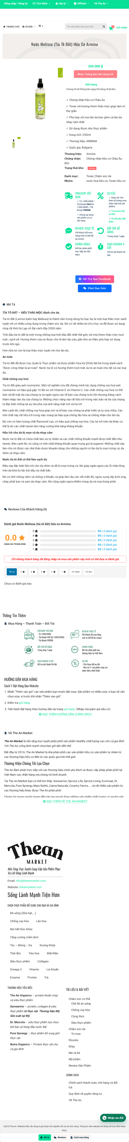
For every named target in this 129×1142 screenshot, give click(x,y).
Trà (46, 982)
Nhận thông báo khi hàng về (95, 79)
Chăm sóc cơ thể (79, 1004)
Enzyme (15, 982)
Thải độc (15, 958)
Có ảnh (88, 577)
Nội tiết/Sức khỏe (21, 934)
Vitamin (34, 974)
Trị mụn (76, 1039)
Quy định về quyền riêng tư (85, 1099)
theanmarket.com (30, 892)
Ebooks (73, 1045)
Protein (32, 982)
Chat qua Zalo (97, 293)
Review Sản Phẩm (80, 1071)
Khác (72, 1052)
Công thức (77, 1021)
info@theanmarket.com (31, 886)
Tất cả (12, 577)
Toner (89, 181)
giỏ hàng (24, 708)
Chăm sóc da (103, 181)
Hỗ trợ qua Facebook (97, 284)
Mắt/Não (52, 958)
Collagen (43, 966)
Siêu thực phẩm (20, 966)
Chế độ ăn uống (81, 1009)
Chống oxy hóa (19, 926)
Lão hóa (41, 926)
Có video (76, 577)
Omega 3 (16, 974)
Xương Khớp (47, 950)
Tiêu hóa (34, 958)
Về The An (75, 1105)
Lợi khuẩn (53, 974)
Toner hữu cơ (117, 186)
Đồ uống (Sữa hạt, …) (23, 918)
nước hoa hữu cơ (97, 186)
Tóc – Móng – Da (21, 950)
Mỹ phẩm (74, 1064)
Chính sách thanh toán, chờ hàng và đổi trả (93, 1090)
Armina (90, 159)
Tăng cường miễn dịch (24, 942)
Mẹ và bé (74, 1058)
